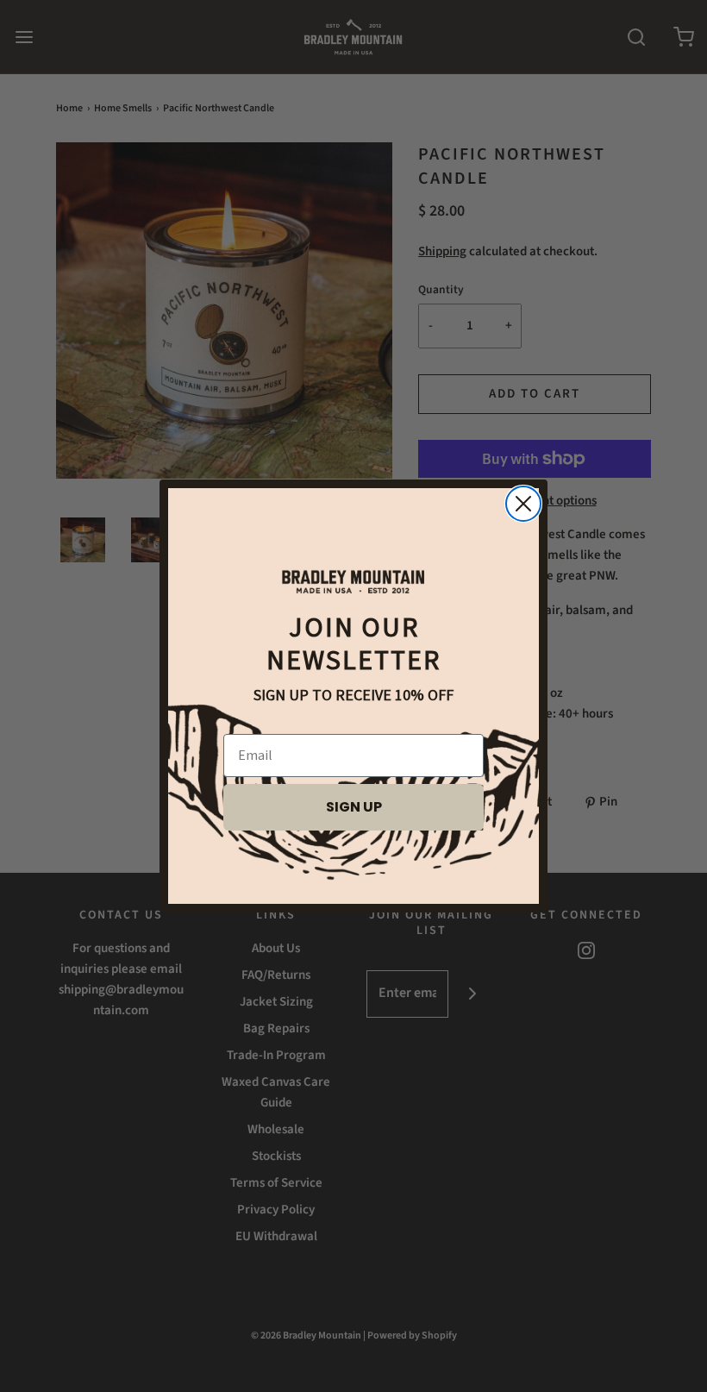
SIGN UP (354, 807)
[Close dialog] (523, 503)
